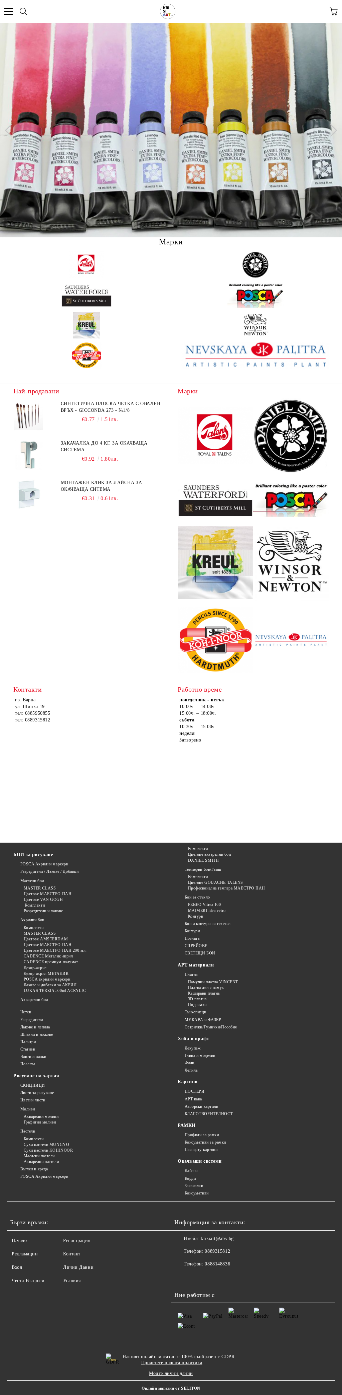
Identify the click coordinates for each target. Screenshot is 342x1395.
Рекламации (25, 1253)
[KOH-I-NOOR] (86, 355)
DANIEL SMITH (203, 860)
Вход (17, 1267)
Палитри (28, 1041)
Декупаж (192, 1048)
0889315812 (217, 1251)
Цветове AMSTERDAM (46, 939)
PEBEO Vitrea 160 (204, 904)
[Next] (330, 130)
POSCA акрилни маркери (47, 979)
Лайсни (191, 1170)
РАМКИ (187, 1125)
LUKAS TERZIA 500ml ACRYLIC (55, 990)
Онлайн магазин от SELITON (171, 1388)
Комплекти (34, 905)
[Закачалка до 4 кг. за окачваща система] (28, 455)
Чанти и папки (33, 1056)
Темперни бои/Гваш (203, 869)
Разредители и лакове (43, 911)
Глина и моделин (200, 1055)
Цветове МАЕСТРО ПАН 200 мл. (55, 950)
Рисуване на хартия (36, 1075)
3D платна (197, 999)
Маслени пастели (39, 1156)
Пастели (27, 1131)
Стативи (27, 1049)
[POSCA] (255, 295)
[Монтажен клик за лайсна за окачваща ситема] (28, 494)
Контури (195, 916)
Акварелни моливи (41, 1116)
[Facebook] (183, 1277)
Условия (72, 1280)
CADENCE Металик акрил (48, 956)
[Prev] (11, 130)
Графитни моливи (40, 1122)
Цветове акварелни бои (209, 854)
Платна (191, 974)
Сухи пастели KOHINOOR (48, 1150)
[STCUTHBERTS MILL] (86, 295)
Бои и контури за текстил (208, 923)
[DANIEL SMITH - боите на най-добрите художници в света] (255, 264)
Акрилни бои (32, 920)
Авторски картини (201, 1106)
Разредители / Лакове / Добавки (49, 871)
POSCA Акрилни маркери (44, 864)
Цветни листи (32, 1100)
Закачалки (194, 1185)
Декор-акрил (35, 967)
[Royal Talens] (86, 264)
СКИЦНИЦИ (32, 1085)
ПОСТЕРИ (194, 1091)
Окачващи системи (200, 1161)
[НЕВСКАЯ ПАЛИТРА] (255, 355)
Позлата (192, 938)
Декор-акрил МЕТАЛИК (46, 973)
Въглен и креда (34, 1169)
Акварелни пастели (41, 1161)
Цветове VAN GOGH (43, 899)
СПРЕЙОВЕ (196, 945)
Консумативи (197, 1193)
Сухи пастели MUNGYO (46, 1144)
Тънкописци (195, 1012)
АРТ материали (196, 964)
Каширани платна (204, 993)
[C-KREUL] (86, 325)
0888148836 (217, 1263)
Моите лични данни (171, 1373)
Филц (189, 1063)
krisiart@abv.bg (217, 1238)
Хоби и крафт (193, 1038)
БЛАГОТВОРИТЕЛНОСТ (209, 1113)
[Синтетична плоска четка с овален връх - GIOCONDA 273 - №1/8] (28, 415)
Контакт (71, 1253)
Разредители (31, 1019)
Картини (188, 1081)
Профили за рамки (202, 1135)
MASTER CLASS (40, 888)
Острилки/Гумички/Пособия (211, 1027)
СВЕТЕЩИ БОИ (200, 953)
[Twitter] (197, 1277)
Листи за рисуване (37, 1092)
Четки (25, 1012)
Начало (19, 1240)
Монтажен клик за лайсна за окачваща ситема (101, 486)
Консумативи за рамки (205, 1142)
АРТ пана (193, 1099)
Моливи (27, 1109)
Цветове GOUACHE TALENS (215, 882)
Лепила (191, 1070)
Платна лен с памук (206, 987)
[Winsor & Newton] (255, 325)
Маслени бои (32, 880)
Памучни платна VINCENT (213, 982)
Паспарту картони (201, 1149)
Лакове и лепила (35, 1027)
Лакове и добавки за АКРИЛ (50, 985)
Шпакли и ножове (36, 1034)
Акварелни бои (34, 999)
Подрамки (197, 1004)
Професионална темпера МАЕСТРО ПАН (226, 888)
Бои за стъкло (197, 897)
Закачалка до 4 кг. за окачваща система (104, 446)
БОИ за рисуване (33, 854)
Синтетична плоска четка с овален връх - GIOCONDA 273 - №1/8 (111, 407)
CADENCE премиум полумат (51, 961)
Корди (190, 1178)
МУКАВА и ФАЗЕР (203, 1019)
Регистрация (76, 1240)
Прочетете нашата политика (171, 1362)
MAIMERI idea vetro (207, 910)
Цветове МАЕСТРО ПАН (47, 894)
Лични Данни (78, 1267)
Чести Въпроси (28, 1280)
